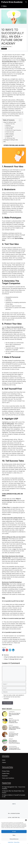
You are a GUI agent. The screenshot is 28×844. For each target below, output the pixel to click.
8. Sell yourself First (9, 134)
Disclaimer (5, 775)
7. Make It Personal (9, 133)
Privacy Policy (16, 842)
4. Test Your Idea (9, 128)
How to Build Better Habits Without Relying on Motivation (14, 728)
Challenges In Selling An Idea (11, 139)
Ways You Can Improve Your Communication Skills (14, 714)
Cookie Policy (10, 842)
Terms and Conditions (8, 778)
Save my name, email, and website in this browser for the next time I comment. (14, 696)
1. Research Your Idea (10, 123)
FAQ (5, 141)
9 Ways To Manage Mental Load (13, 659)
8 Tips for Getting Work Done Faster (13, 657)
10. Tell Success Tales (10, 138)
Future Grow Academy (12, 2)
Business (6, 655)
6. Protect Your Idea (9, 131)
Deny (14, 835)
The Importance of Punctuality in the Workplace (13, 735)
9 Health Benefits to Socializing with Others (14, 748)
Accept (14, 831)
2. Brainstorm (8, 125)
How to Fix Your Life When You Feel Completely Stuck (14, 721)
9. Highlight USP (8, 136)
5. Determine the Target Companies (13, 130)
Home (3, 760)
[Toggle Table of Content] (19, 120)
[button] (26, 820)
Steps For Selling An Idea (10, 122)
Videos (4, 762)
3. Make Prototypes (9, 127)
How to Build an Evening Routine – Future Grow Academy (14, 742)
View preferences (14, 839)
